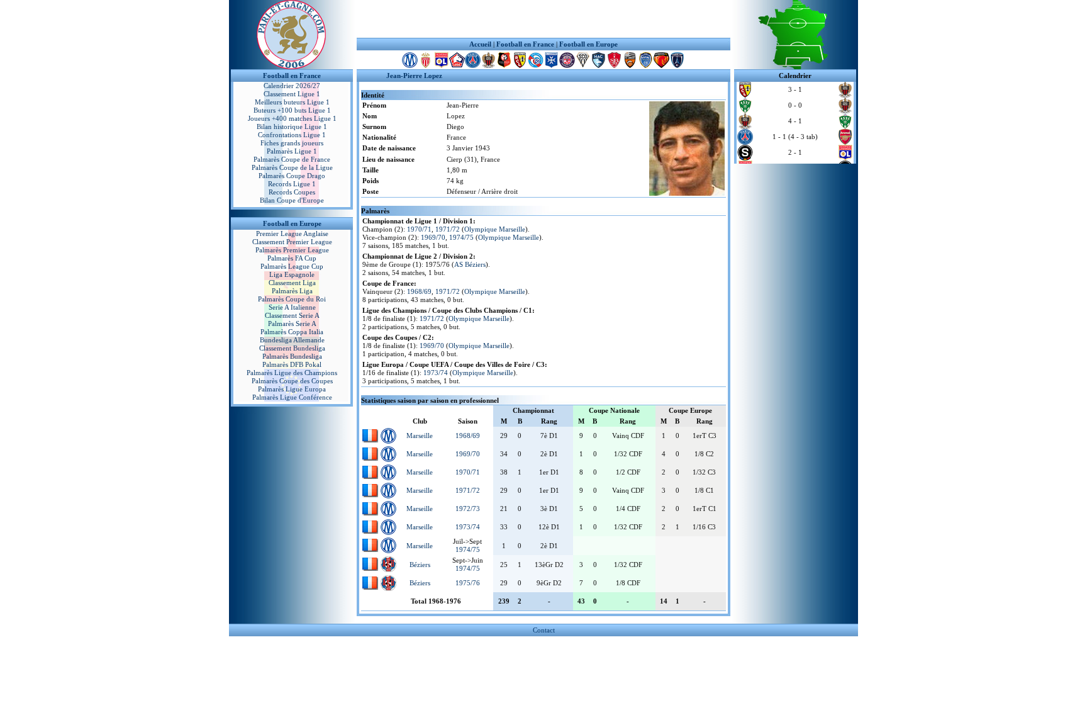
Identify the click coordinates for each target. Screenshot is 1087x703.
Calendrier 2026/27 (292, 85)
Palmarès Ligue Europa (292, 389)
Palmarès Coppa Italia (291, 331)
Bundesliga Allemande (292, 340)
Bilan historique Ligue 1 (292, 126)
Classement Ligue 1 (292, 94)
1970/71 (419, 229)
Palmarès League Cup (291, 266)
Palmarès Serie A (292, 323)
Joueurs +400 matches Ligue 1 (292, 118)
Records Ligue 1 (292, 184)
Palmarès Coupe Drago (292, 175)
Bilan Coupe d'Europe (292, 200)
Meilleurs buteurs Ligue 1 (292, 102)
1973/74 (435, 372)
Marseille (419, 435)
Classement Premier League (292, 241)
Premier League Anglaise (292, 233)
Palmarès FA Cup (291, 258)
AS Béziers (470, 264)
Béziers (420, 564)
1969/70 (433, 237)
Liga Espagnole (292, 274)
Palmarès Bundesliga (292, 356)
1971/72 (447, 229)
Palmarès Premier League (292, 250)
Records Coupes (292, 192)
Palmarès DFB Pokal (291, 364)
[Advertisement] (543, 19)
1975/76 (467, 583)
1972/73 (467, 508)
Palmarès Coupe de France (292, 159)
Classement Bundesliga (292, 348)
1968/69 (419, 291)
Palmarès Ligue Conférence (292, 397)
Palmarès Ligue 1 (292, 151)
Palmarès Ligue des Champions (292, 372)
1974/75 (461, 237)
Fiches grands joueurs (291, 143)
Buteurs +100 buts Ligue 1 (292, 110)
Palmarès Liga (292, 291)
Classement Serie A (292, 315)
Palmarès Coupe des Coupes (292, 381)
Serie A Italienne (292, 307)
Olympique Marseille (494, 229)
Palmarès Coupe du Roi (292, 299)
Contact (544, 630)
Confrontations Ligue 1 (292, 134)
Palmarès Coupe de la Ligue (292, 167)
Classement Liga (292, 282)
